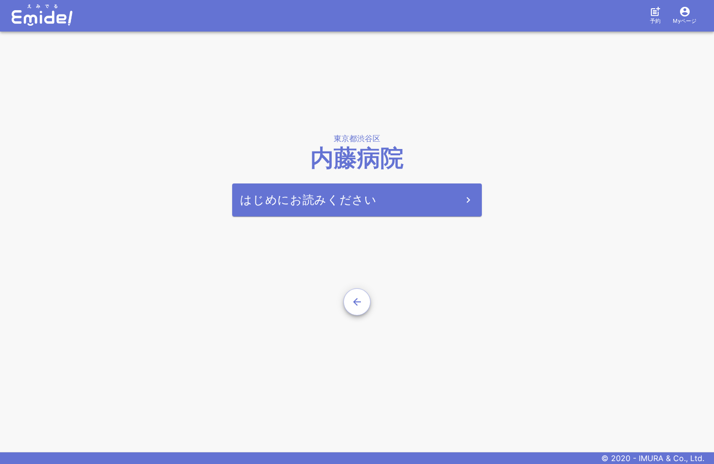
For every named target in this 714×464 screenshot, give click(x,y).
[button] (655, 16)
